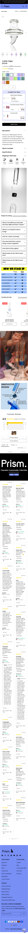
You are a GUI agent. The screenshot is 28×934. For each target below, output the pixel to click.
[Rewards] (25, 931)
